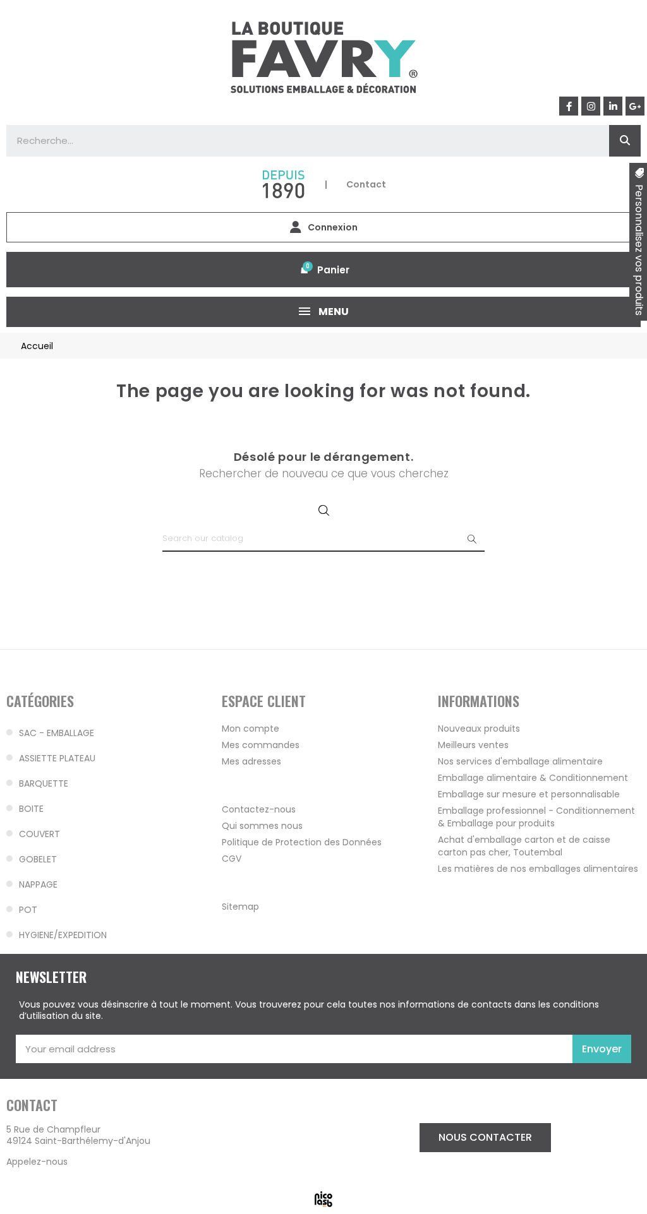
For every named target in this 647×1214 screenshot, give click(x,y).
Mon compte (250, 728)
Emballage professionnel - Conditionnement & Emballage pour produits (536, 817)
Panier (333, 270)
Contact (366, 184)
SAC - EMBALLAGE (56, 733)
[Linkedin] (612, 106)
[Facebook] (568, 106)
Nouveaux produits (479, 728)
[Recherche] (625, 141)
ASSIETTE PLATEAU (57, 758)
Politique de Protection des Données (302, 842)
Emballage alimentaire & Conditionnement (533, 777)
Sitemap (240, 906)
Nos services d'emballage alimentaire (520, 761)
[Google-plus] (635, 106)
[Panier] (305, 269)
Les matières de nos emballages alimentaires (538, 868)
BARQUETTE (43, 783)
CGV (231, 858)
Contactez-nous (259, 809)
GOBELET (38, 859)
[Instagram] (590, 106)
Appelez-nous (37, 1161)
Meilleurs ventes (473, 745)
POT (28, 909)
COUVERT (39, 834)
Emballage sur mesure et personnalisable (529, 794)
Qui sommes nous (262, 825)
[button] (485, 1137)
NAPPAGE (38, 884)
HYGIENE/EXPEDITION (63, 935)
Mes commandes (260, 745)
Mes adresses (251, 761)
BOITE (31, 808)
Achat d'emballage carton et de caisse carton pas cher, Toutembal (524, 846)
